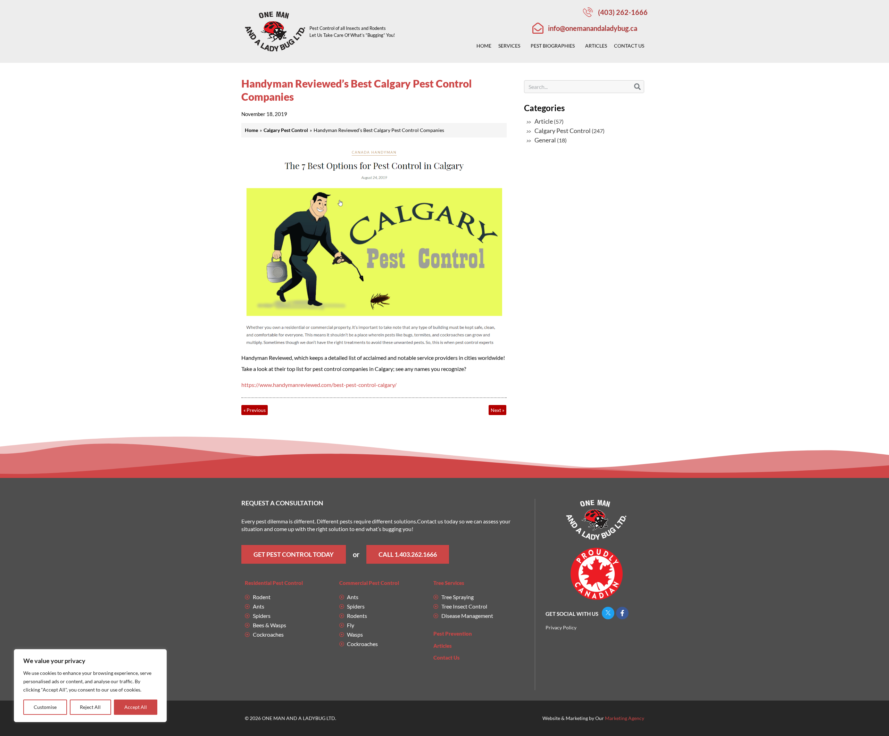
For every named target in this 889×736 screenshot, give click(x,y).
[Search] (637, 87)
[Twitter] (608, 613)
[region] (90, 685)
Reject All (90, 707)
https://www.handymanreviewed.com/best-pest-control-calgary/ (319, 384)
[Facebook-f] (622, 613)
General (545, 140)
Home (483, 46)
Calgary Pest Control (562, 130)
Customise (45, 707)
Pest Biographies (553, 46)
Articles (596, 46)
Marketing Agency (624, 718)
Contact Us (629, 46)
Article (543, 121)
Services (509, 46)
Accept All (135, 707)
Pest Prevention (452, 633)
